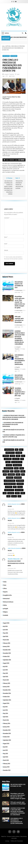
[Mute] (19, 160)
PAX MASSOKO (18, 477)
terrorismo (14, 496)
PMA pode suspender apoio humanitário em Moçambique (19, 319)
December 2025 (6, 650)
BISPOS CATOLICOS (10, 452)
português (6, 56)
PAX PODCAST (8, 486)
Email (5, 243)
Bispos (21, 449)
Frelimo (16, 468)
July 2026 (5, 626)
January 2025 (6, 686)
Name (6, 237)
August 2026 (6, 623)
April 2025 (5, 676)
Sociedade (14, 56)
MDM (5, 474)
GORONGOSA (5, 471)
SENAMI (17, 493)
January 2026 (6, 646)
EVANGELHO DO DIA (8, 468)
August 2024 (6, 703)
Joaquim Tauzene (9, 74)
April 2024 (5, 716)
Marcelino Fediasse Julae (13, 559)
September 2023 (7, 740)
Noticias (18, 474)
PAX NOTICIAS (20, 483)
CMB (22, 459)
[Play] (4, 160)
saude (5, 493)
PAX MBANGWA (20, 480)
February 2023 (6, 763)
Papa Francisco (9, 477)
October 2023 (6, 737)
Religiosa (5, 612)
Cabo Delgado (18, 452)
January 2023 (6, 767)
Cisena (4, 585)
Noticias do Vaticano (8, 602)
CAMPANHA (6, 455)
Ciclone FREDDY (8, 459)
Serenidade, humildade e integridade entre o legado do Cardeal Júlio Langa (20, 391)
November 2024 (7, 693)
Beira (17, 449)
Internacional (6, 598)
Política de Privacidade (17, 841)
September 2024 (7, 700)
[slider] (22, 159)
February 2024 (6, 723)
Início (3, 46)
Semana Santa (10, 493)
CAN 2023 (12, 455)
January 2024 (6, 727)
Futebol (21, 468)
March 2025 (6, 680)
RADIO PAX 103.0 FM (9, 490)
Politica (5, 605)
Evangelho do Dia (7, 595)
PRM (15, 486)
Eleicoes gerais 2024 (17, 465)
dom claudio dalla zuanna (16, 462)
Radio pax (20, 486)
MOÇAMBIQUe (11, 474)
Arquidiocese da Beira (9, 449)
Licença (7, 841)
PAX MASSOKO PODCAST (9, 480)
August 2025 (6, 663)
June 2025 (5, 670)
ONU (23, 474)
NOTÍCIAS (8, 46)
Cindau (4, 582)
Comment (7, 218)
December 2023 (6, 730)
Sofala (8, 496)
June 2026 (5, 629)
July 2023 (5, 747)
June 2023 (5, 750)
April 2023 (5, 757)
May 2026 (5, 633)
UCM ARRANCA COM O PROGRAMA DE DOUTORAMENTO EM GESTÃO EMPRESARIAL (20, 359)
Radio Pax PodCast (19, 490)
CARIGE (18, 455)
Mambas (22, 471)
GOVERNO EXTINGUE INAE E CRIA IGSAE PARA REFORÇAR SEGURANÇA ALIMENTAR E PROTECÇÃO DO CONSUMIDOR (20, 337)
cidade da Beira (16, 459)
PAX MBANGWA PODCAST (10, 483)
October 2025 (6, 656)
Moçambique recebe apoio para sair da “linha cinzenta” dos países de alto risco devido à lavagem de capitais (20, 302)
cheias (23, 455)
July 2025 (5, 666)
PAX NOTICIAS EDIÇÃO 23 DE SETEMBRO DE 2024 (19, 284)
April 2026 (5, 636)
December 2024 (7, 690)
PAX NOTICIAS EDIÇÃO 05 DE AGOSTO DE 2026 (19, 377)
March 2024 (6, 720)
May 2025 (5, 673)
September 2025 (7, 660)
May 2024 (5, 713)
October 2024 (6, 696)
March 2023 (6, 760)
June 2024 (5, 710)
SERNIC (22, 493)
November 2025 (7, 653)
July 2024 (5, 706)
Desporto (8, 462)
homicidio (17, 471)
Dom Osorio (9, 465)
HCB (12, 471)
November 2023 (7, 733)
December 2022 (6, 770)
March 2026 (6, 640)
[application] (14, 159)
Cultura (5, 588)
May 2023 (5, 753)
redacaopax (19, 290)
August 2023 (6, 743)
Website (6, 250)
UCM (19, 496)
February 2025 (6, 683)
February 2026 (6, 643)
